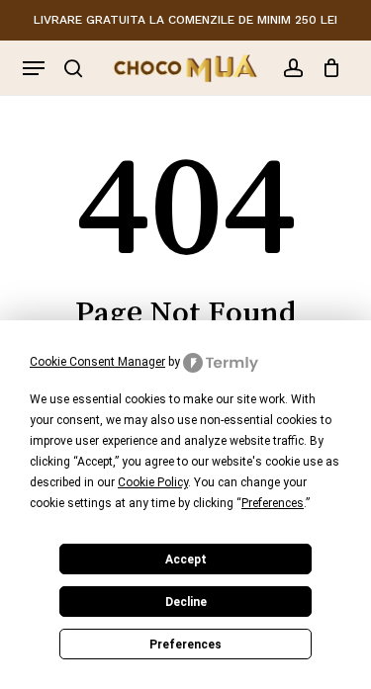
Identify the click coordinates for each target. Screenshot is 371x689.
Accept (186, 559)
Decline (186, 602)
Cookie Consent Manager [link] (97, 362)
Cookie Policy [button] (153, 482)
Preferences (185, 644)
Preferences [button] (272, 503)
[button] (34, 68)
